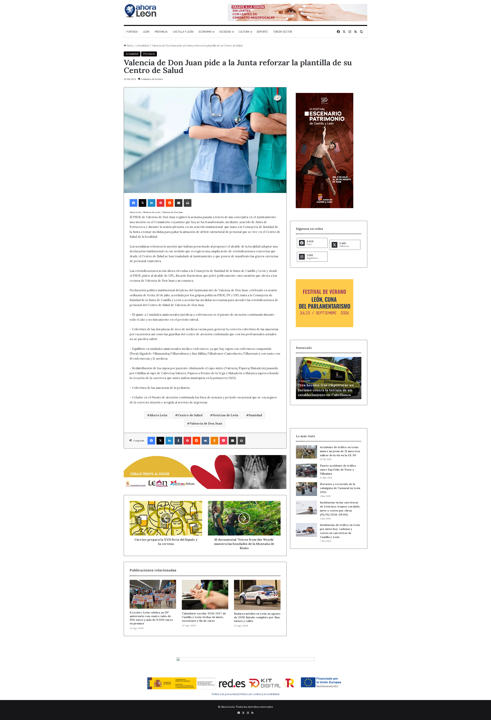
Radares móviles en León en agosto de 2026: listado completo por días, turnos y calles (257, 617)
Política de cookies (250, 694)
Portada (132, 31)
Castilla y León (183, 31)
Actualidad (142, 45)
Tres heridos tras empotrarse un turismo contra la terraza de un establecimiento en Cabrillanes (326, 390)
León (146, 31)
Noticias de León (225, 415)
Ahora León (158, 415)
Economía (205, 31)
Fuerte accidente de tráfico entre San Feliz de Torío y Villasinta (338, 469)
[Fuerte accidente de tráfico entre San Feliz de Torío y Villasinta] (306, 471)
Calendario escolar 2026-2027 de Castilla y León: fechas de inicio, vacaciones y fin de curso (204, 617)
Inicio (129, 45)
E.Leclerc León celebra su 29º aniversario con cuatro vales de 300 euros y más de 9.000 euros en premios (151, 618)
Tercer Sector (282, 31)
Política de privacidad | (225, 694)
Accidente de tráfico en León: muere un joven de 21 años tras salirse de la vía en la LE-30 (340, 451)
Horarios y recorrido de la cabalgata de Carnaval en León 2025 (340, 488)
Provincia (161, 31)
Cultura (244, 31)
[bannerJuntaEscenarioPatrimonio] (324, 207)
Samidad (255, 415)
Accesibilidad (271, 694)
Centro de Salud (190, 415)
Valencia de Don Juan (206, 423)
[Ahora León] (141, 10)
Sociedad (225, 31)
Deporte (262, 31)
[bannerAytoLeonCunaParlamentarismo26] (324, 326)
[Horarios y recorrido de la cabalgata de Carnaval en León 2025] (306, 489)
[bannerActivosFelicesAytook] (205, 471)
